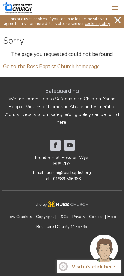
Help (111, 217)
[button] (62, 7)
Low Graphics (20, 217)
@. (69, 172)
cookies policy (97, 23)
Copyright (45, 217)
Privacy (78, 217)
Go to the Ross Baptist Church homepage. (52, 66)
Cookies (96, 217)
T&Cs (63, 217)
